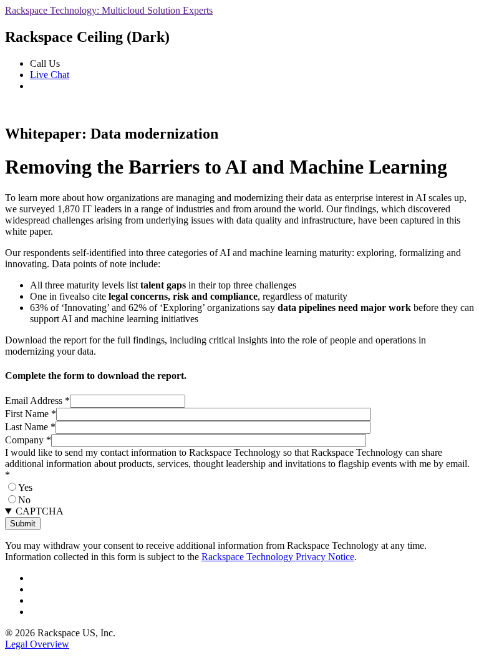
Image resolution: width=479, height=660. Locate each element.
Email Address (37, 400)
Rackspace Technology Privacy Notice (277, 556)
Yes (25, 487)
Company (28, 440)
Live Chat (49, 74)
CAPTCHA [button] (40, 511)
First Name (30, 413)
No (24, 500)
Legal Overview (37, 644)
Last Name (30, 426)
